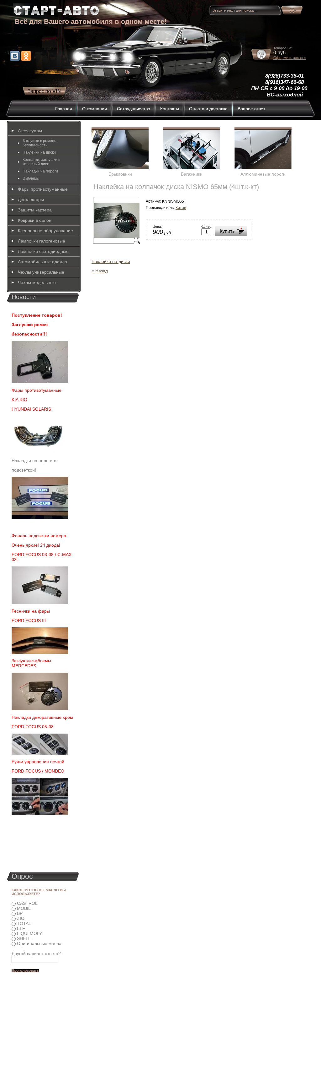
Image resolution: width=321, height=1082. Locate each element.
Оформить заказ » (289, 58)
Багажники (192, 174)
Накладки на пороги (40, 171)
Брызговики (120, 174)
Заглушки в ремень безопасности (39, 143)
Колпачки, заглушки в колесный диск (41, 161)
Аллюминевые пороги (263, 174)
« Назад (100, 270)
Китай (181, 207)
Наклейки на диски (111, 261)
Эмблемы (31, 178)
